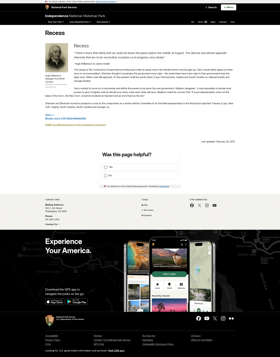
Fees (232, 22)
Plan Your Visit (55, 22)
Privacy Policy (52, 339)
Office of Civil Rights (201, 339)
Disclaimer (147, 339)
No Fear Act (148, 335)
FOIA (48, 344)
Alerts (202, 22)
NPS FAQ (99, 344)
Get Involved (102, 22)
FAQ (145, 205)
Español (147, 215)
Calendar (223, 22)
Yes (111, 166)
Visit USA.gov (116, 350)
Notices (98, 335)
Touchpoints (164, 186)
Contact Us (51, 224)
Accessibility (51, 335)
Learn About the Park (79, 22)
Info (192, 22)
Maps (213, 22)
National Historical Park (75, 16)
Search (212, 7)
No (110, 175)
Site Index (148, 210)
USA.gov (196, 335)
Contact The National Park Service (112, 339)
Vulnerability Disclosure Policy (158, 344)
